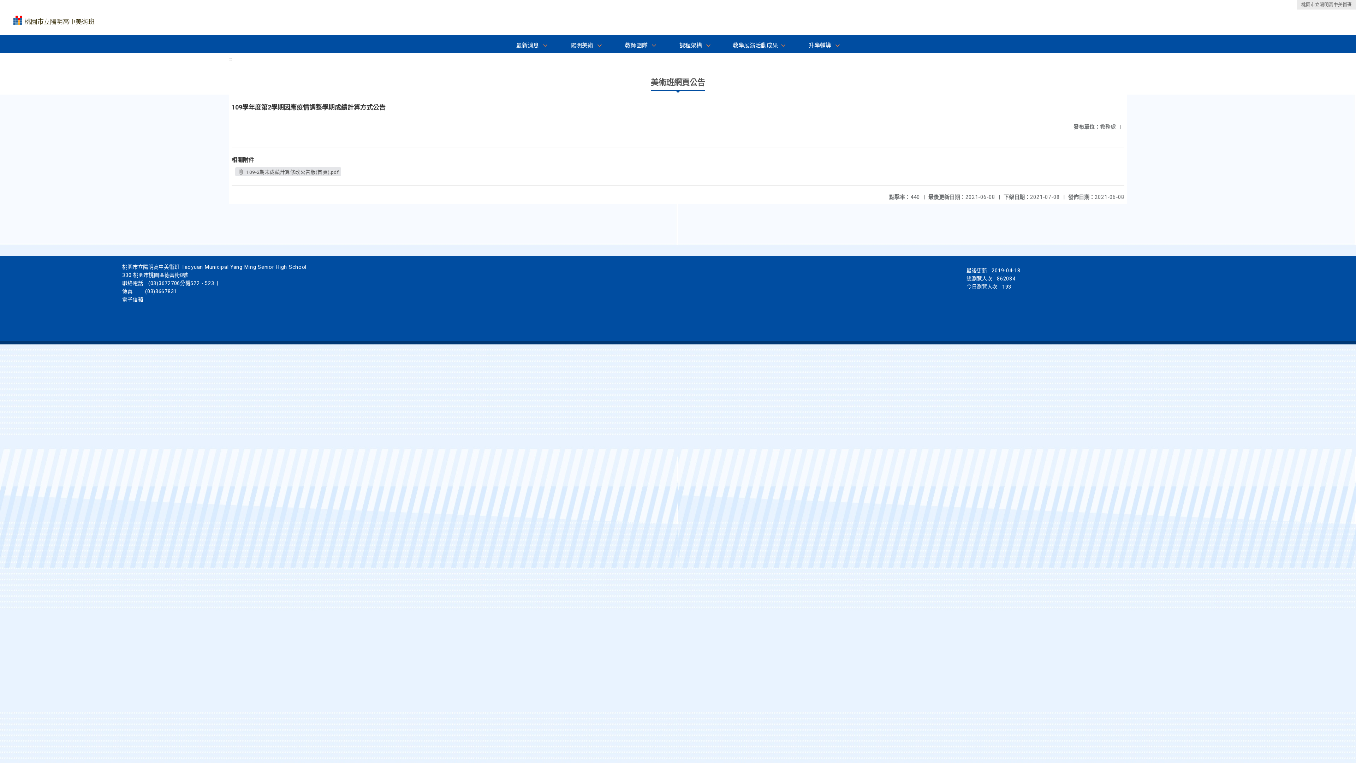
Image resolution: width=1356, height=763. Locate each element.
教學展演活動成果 (755, 45)
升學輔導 (820, 45)
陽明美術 (582, 45)
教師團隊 (636, 45)
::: (230, 59)
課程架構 (690, 45)
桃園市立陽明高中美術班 (1326, 4)
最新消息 (527, 45)
